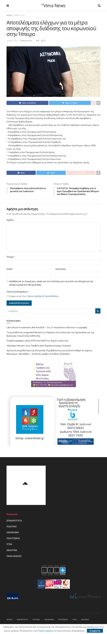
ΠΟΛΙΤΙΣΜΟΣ (13, 538)
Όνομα (11, 256)
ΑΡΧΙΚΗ (9, 619)
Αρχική (9, 15)
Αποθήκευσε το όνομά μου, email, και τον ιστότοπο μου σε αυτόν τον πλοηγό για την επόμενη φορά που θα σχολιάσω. (51, 283)
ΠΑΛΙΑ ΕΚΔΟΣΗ (14, 556)
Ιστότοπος (60, 269)
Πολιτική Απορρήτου (18, 291)
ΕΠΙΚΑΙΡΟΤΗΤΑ (19, 15)
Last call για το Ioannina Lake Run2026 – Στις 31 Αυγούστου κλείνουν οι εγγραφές (47, 327)
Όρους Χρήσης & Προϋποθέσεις (43, 296)
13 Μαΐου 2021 (12, 41)
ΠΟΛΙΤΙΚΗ (12, 526)
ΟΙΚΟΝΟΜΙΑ (13, 532)
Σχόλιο (10, 219)
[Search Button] (97, 311)
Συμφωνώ (95, 630)
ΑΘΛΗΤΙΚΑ (12, 550)
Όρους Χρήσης (45, 630)
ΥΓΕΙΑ (9, 544)
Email (10, 269)
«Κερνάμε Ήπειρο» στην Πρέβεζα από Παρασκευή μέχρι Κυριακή (39, 345)
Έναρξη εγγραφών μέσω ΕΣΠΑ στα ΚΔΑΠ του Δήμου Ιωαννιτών (38, 340)
